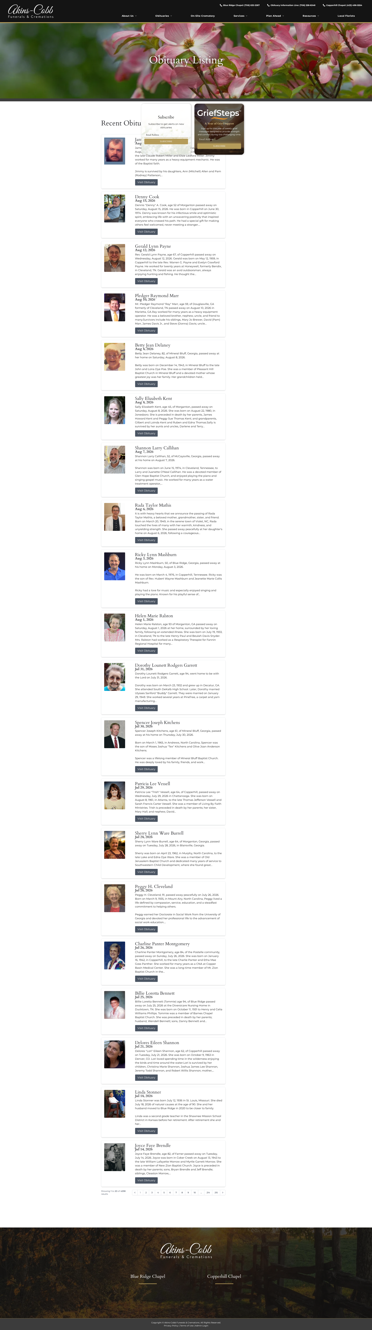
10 (195, 1192)
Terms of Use (186, 1325)
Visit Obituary (146, 182)
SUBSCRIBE (166, 141)
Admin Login (201, 1325)
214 (208, 1192)
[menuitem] (129, 15)
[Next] (223, 1192)
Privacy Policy (171, 1325)
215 (216, 1192)
